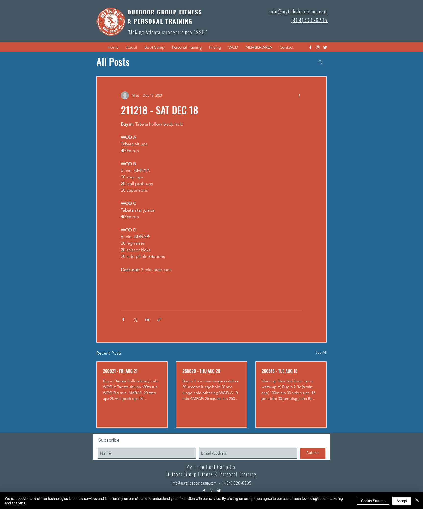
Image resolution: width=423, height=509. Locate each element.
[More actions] (299, 95)
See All (321, 352)
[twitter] (325, 47)
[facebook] (310, 47)
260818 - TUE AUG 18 (279, 371)
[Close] (417, 500)
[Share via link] (159, 319)
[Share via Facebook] (123, 319)
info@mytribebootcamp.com (194, 483)
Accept (402, 500)
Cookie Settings (373, 500)
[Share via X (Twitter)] (135, 319)
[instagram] (317, 47)
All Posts (112, 61)
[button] (131, 47)
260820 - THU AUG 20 (201, 371)
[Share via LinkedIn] (147, 319)
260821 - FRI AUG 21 (120, 371)
